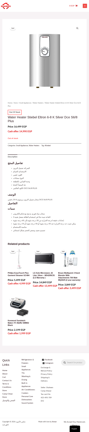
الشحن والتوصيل (8, 400)
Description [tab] (12, 157)
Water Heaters (38, 103)
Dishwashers (27, 400)
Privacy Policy (46, 374)
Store (16, 103)
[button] (77, 28)
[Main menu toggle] (85, 6)
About (4, 374)
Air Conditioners (28, 390)
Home (10, 103)
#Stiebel (48, 145)
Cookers (25, 393)
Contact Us (7, 380)
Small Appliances (25, 103)
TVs (23, 373)
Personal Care (27, 396)
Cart (4, 377)
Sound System (27, 403)
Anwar (54, 422)
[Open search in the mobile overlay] (73, 362)
